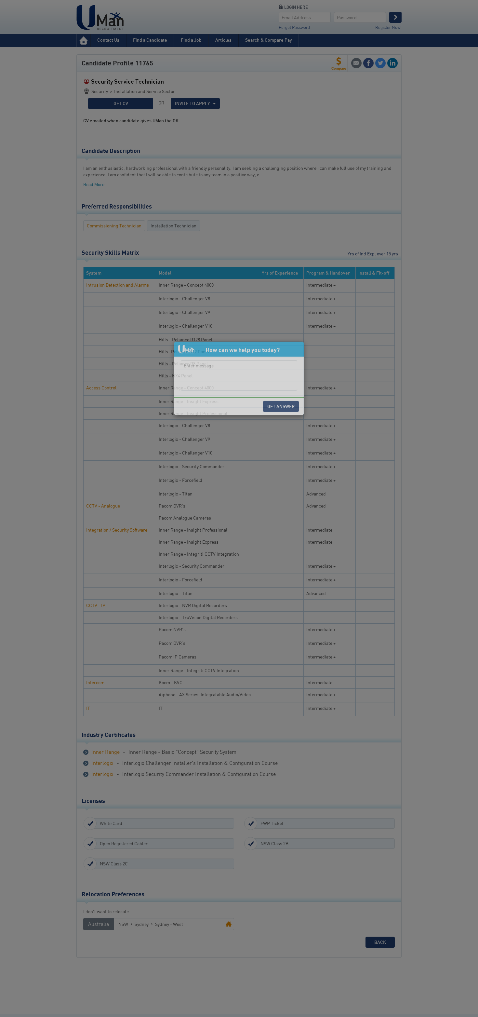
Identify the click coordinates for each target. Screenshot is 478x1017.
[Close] (293, 479)
